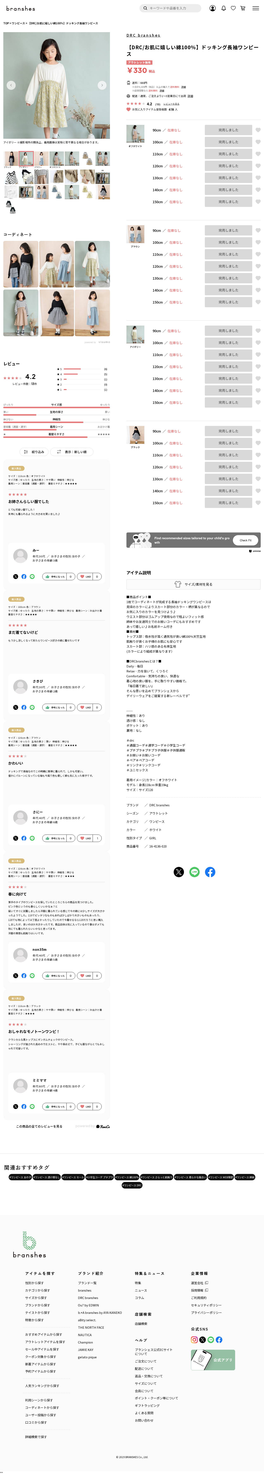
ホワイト (155, 830)
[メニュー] (255, 8)
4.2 (30, 376)
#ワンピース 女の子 (20, 1177)
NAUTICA (85, 1335)
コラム (139, 1298)
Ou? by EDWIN (88, 1305)
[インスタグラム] (194, 1339)
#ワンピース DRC (132, 1185)
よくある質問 (144, 1413)
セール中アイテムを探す (42, 1349)
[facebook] (219, 1339)
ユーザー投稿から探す (40, 1415)
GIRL (152, 838)
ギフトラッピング (147, 1405)
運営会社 (197, 1283)
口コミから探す (36, 1422)
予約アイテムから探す (40, 1371)
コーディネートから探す (42, 1408)
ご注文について (146, 1361)
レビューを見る (171, 103)
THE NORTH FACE (91, 1327)
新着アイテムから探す (40, 1364)
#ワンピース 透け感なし (46, 1177)
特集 (138, 1283)
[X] (202, 1339)
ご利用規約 (198, 1298)
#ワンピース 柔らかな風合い (190, 1177)
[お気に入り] (233, 8)
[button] (11, 85)
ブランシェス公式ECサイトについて (154, 1352)
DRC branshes (143, 35)
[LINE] (210, 1339)
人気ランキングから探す (42, 1386)
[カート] (243, 8)
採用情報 (197, 1290)
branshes (84, 1290)
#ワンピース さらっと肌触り (156, 1177)
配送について (144, 1369)
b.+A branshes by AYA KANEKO (100, 1313)
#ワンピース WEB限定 (221, 1177)
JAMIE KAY (85, 1350)
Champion (85, 1342)
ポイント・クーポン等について (156, 1398)
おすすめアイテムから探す (43, 1334)
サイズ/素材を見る (198, 584)
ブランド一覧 (87, 1283)
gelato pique (87, 1357)
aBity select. (87, 1320)
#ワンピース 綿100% (127, 1177)
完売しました (228, 130)
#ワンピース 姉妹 (245, 1177)
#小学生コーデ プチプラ (99, 1177)
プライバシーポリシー (206, 1313)
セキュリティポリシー (206, 1305)
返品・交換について (149, 1376)
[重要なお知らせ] (224, 8)
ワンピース (157, 821)
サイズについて (146, 1383)
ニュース (141, 1290)
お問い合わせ (144, 1420)
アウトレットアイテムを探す (45, 1342)
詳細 (183, 86)
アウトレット (158, 813)
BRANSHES (131, 1457)
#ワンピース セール (73, 1177)
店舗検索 (141, 1324)
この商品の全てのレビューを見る (39, 1126)
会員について (144, 1391)
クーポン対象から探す (40, 1357)
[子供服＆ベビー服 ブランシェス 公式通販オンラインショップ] (21, 8)
